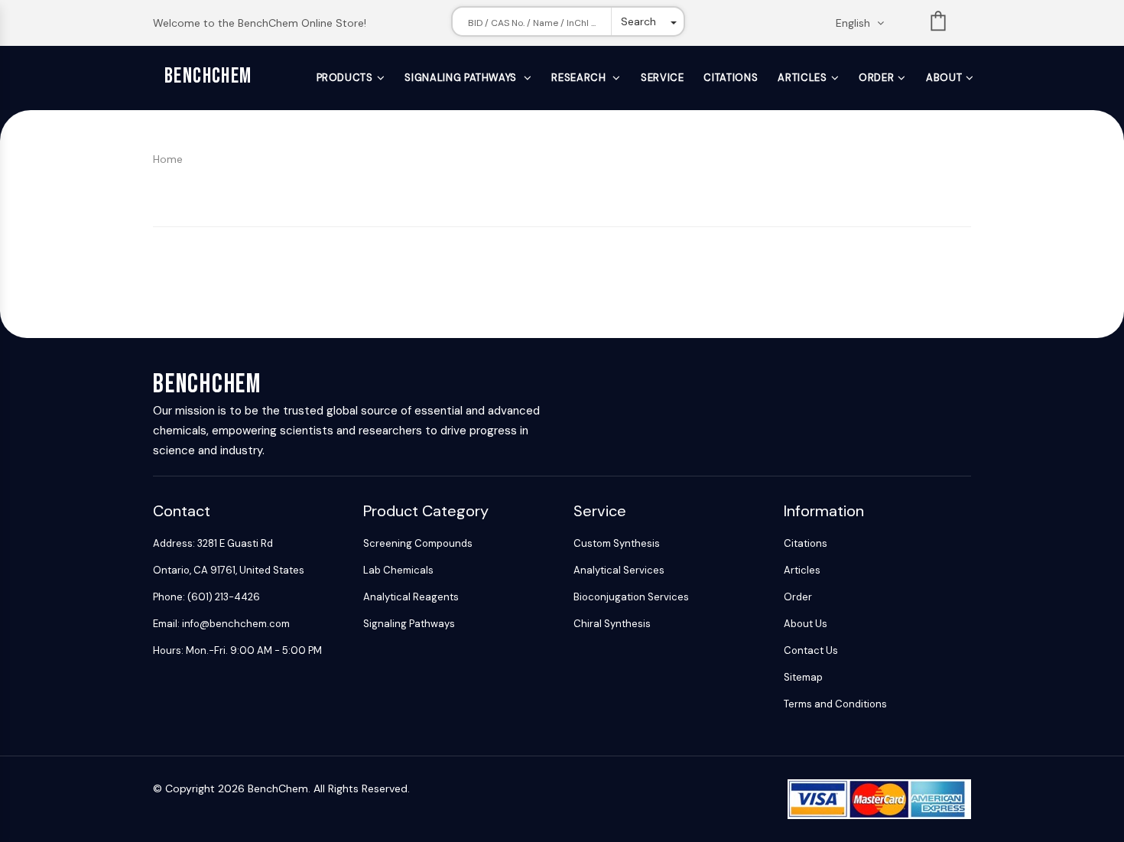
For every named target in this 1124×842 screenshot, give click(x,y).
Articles (802, 77)
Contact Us (811, 650)
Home (168, 159)
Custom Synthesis (616, 543)
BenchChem (208, 76)
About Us (805, 623)
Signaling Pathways (461, 77)
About (944, 77)
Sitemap (803, 677)
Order (876, 77)
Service (662, 77)
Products (345, 77)
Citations (730, 77)
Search (638, 21)
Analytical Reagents (411, 596)
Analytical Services (618, 570)
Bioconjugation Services (631, 596)
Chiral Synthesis (612, 623)
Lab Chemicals (398, 570)
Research (580, 77)
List (938, 24)
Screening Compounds (418, 543)
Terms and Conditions (835, 703)
